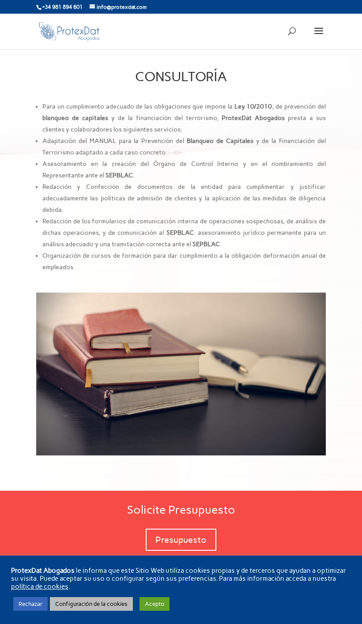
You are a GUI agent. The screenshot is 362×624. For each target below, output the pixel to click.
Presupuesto (181, 539)
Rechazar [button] (30, 604)
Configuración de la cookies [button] (91, 604)
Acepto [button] (154, 604)
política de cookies (39, 586)
